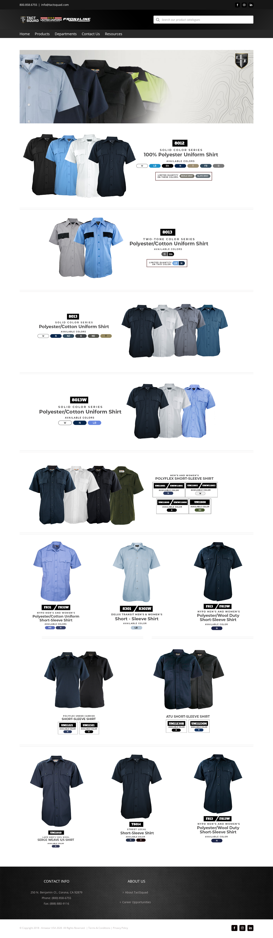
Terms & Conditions (99, 928)
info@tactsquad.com (55, 5)
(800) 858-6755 (61, 898)
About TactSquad (136, 892)
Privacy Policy (120, 928)
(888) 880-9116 (59, 903)
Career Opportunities (136, 902)
